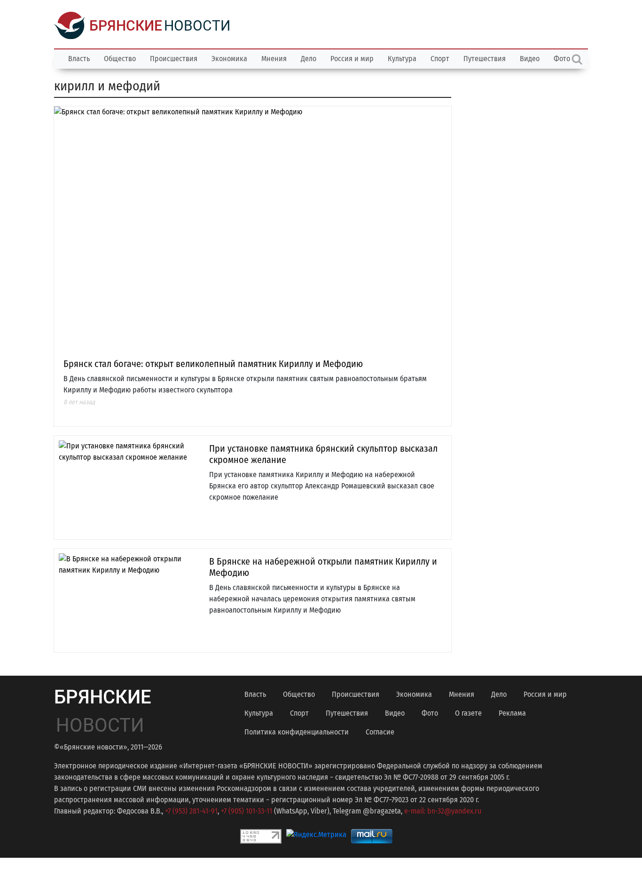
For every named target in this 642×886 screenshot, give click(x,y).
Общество (120, 58)
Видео (530, 58)
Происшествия (173, 58)
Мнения (274, 58)
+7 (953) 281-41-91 (191, 810)
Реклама (512, 713)
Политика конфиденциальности (296, 731)
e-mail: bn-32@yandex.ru (442, 810)
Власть (79, 58)
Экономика (229, 58)
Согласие (380, 731)
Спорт (440, 58)
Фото (430, 713)
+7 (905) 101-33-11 (246, 810)
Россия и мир (352, 58)
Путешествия (484, 58)
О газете (468, 713)
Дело (308, 58)
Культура (402, 58)
